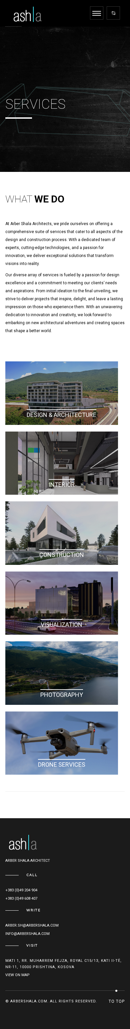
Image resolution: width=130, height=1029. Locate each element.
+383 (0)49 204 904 (21, 890)
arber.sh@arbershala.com (32, 925)
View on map (17, 975)
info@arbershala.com (27, 934)
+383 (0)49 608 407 (21, 898)
